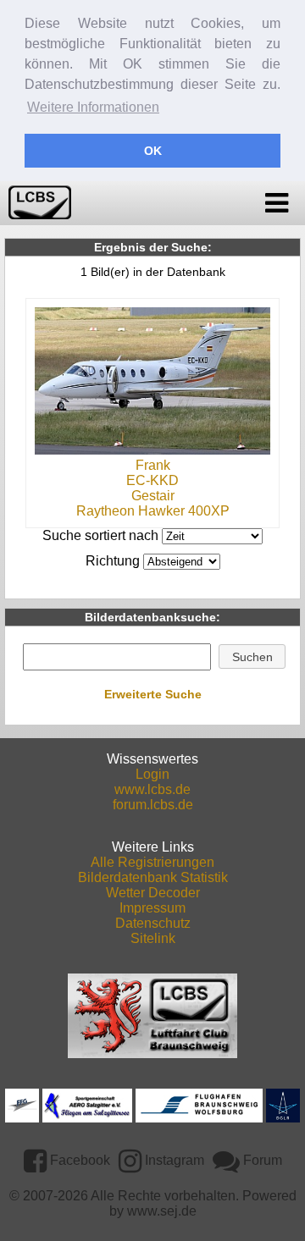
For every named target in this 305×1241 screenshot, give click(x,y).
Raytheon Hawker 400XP (153, 511)
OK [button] (153, 150)
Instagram (172, 1160)
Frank (153, 465)
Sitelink (152, 938)
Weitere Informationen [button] (93, 107)
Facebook (78, 1160)
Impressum (152, 908)
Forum (261, 1160)
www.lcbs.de (152, 789)
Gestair (153, 495)
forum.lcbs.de (153, 804)
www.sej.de (162, 1211)
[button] (252, 657)
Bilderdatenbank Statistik (153, 877)
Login (152, 774)
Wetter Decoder (153, 892)
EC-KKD (152, 480)
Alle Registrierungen (152, 862)
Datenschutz (153, 923)
